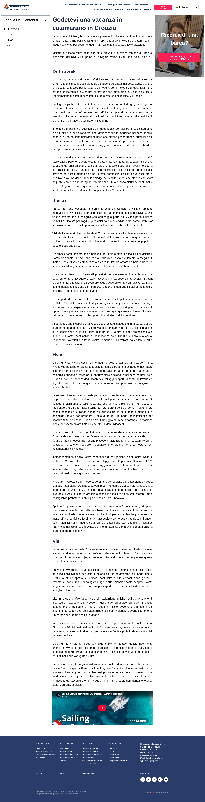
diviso (10, 34)
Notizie (147, 9)
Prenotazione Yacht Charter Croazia (83, 5)
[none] (187, 7)
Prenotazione (42, 744)
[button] (46, 20)
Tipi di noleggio (66, 744)
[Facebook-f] (148, 779)
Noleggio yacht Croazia (118, 5)
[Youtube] (154, 779)
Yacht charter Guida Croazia (106, 9)
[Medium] (160, 779)
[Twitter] (166, 779)
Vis (9, 45)
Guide (39, 774)
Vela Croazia (141, 5)
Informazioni (132, 9)
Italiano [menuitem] (183, 7)
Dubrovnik (13, 29)
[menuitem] (187, 7)
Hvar (10, 40)
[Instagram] (142, 779)
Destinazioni (88, 774)
